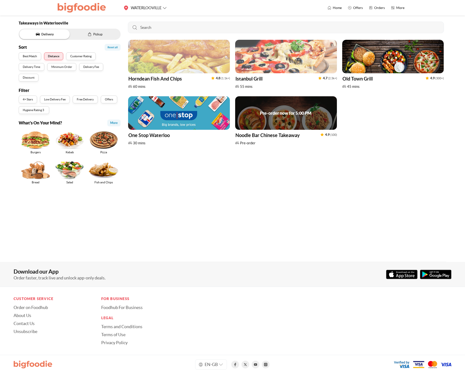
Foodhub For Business (122, 307)
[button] (179, 65)
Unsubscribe (25, 331)
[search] (286, 27)
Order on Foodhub (31, 307)
